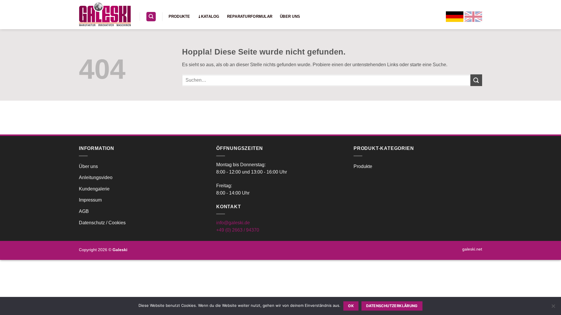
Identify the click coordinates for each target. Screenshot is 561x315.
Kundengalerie (94, 188)
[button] (151, 17)
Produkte (179, 16)
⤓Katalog (208, 16)
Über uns (290, 16)
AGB (84, 211)
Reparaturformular (249, 16)
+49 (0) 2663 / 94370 (237, 230)
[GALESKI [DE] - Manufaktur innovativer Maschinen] (105, 14)
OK (351, 306)
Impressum (90, 199)
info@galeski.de (233, 222)
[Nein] (553, 307)
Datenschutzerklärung (392, 306)
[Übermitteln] (476, 80)
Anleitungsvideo (95, 177)
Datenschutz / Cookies (102, 222)
